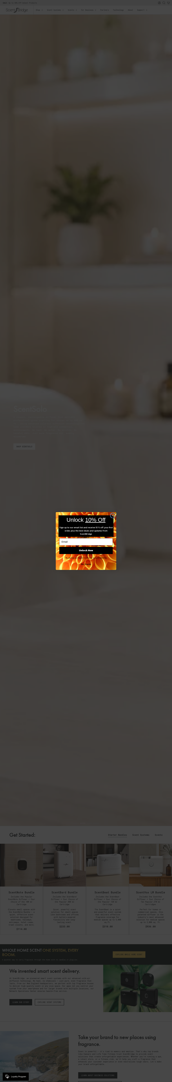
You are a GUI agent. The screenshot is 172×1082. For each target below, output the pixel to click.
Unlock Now (86, 550)
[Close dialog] (112, 515)
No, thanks (86, 564)
